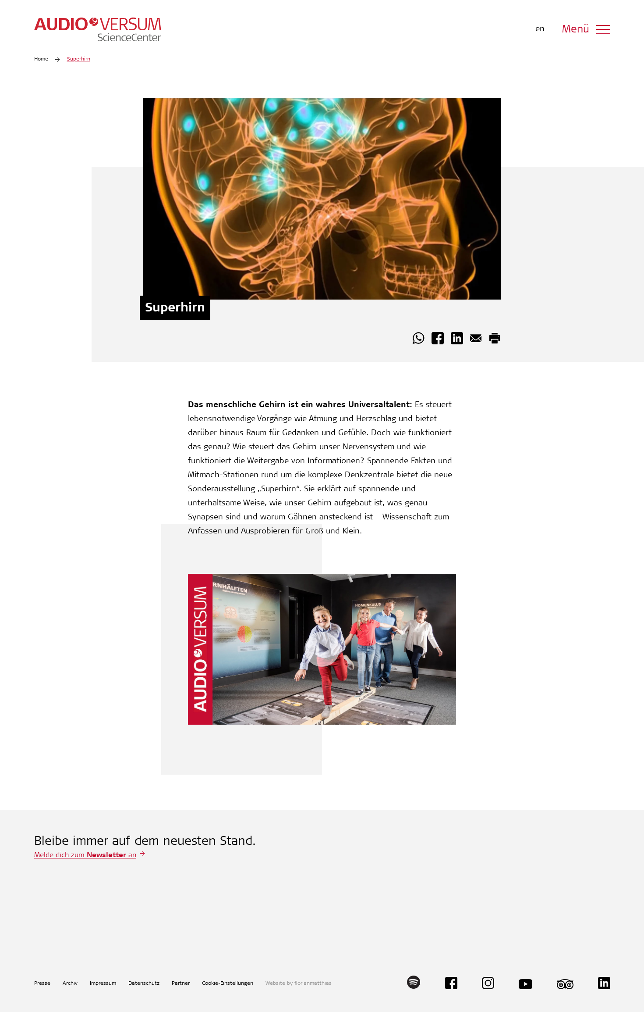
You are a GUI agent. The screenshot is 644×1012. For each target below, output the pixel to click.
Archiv (70, 983)
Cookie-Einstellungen (227, 983)
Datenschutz (143, 983)
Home (41, 59)
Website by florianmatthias (298, 983)
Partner (181, 983)
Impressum (103, 983)
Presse (42, 983)
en (540, 29)
